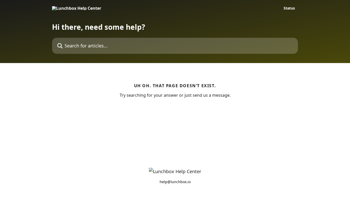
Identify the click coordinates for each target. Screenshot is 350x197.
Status (289, 8)
